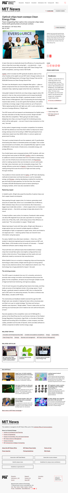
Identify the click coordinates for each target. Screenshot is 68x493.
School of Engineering (9, 434)
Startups (17, 337)
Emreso (12, 179)
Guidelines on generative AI (17, 466)
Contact (30, 487)
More (57, 2)
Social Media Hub (26, 488)
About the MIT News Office (9, 448)
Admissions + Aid (42, 2)
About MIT (27, 480)
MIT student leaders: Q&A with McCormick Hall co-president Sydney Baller (23, 400)
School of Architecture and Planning (13, 432)
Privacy (13, 488)
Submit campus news (18, 462)
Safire (27, 175)
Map (15, 487)
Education (21, 2)
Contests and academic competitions (34, 334)
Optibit (4, 74)
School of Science (8, 440)
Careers (26, 487)
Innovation (33, 2)
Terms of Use (47, 448)
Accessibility (18, 488)
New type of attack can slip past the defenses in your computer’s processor (24, 387)
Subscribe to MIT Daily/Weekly (17, 457)
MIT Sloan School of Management (53, 114)
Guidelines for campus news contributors (50, 462)
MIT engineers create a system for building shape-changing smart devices (56, 387)
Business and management (28, 337)
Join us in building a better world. (58, 478)
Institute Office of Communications (43, 427)
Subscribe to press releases (50, 457)
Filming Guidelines (28, 451)
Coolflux (28, 155)
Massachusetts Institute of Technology (20, 483)
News (39, 478)
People (22, 487)
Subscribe (50, 11)
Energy (48, 334)
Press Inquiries (6, 451)
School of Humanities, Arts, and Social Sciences (16, 436)
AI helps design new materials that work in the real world (56, 399)
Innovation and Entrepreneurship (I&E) (13, 334)
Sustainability (55, 334)
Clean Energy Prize (53, 111)
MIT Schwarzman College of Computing (14, 442)
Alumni (12, 480)
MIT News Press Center (29, 448)
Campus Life (51, 2)
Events (18, 487)
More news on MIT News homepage (11, 410)
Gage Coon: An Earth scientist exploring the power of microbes (24, 374)
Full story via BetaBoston (55, 100)
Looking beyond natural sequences (54, 374)
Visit (12, 487)
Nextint (23, 166)
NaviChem (37, 160)
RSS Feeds (47, 451)
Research (27, 2)
